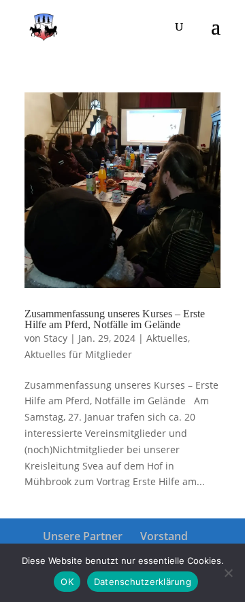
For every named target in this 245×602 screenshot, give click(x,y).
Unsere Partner (82, 536)
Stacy (55, 338)
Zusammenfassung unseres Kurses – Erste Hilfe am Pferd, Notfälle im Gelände (114, 319)
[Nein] (228, 573)
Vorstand (164, 536)
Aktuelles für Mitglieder (78, 354)
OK (67, 581)
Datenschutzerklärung (142, 581)
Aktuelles (167, 338)
